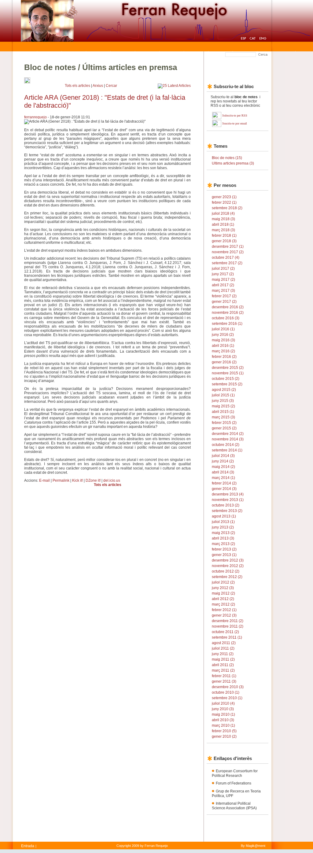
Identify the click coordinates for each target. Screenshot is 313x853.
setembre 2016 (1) (227, 323)
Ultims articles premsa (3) (233, 163)
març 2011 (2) (223, 670)
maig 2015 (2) (223, 406)
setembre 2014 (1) (227, 450)
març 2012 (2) (223, 604)
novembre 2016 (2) (228, 312)
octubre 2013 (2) (225, 505)
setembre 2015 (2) (227, 384)
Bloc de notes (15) (227, 158)
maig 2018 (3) (223, 219)
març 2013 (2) (223, 544)
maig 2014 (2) (223, 467)
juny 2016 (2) (223, 334)
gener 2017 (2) (224, 301)
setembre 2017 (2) (227, 263)
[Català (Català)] (252, 39)
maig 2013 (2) (223, 533)
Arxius (98, 85)
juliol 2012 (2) (223, 582)
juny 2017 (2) (223, 274)
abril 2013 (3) (223, 538)
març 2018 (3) (223, 230)
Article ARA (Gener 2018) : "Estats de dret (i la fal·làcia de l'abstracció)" (104, 101)
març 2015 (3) (223, 417)
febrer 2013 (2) (224, 549)
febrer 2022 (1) (224, 202)
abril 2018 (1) (223, 224)
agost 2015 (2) (224, 390)
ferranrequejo (35, 117)
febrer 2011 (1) (224, 676)
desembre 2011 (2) (227, 621)
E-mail (44, 480)
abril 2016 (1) (223, 345)
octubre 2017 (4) (225, 257)
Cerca (262, 54)
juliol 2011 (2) (223, 648)
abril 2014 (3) (223, 472)
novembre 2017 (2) (228, 252)
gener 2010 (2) (224, 736)
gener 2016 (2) (224, 362)
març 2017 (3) (223, 290)
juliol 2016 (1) (223, 329)
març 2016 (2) (223, 351)
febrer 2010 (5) (224, 731)
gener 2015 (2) (224, 428)
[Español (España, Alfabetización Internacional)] (243, 39)
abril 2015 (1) (223, 412)
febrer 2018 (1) (224, 235)
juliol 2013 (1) (223, 522)
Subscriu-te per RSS (234, 115)
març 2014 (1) (223, 478)
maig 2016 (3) (223, 340)
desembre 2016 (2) (228, 307)
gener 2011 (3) (224, 681)
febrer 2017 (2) (224, 296)
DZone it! (93, 480)
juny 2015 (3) (223, 401)
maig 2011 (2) (223, 659)
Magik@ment (255, 845)
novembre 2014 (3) (228, 439)
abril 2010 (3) (223, 720)
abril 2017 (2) (223, 285)
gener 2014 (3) (224, 489)
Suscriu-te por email (234, 123)
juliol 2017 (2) (223, 268)
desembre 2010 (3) (228, 687)
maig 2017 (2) (223, 279)
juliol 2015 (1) (223, 395)
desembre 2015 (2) (228, 367)
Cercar (111, 85)
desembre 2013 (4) (228, 494)
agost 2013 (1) (224, 516)
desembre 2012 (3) (228, 560)
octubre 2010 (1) (225, 692)
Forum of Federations (233, 783)
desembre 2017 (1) (228, 246)
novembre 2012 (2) (228, 566)
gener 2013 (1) (224, 555)
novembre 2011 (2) (227, 626)
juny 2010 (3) (223, 709)
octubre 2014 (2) (225, 445)
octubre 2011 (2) (225, 632)
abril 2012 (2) (223, 599)
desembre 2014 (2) (228, 434)
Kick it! (77, 480)
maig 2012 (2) (223, 593)
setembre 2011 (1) (227, 637)
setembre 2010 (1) (227, 698)
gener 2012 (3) (224, 615)
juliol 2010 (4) (223, 703)
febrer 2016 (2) (224, 356)
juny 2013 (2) (223, 527)
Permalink (61, 480)
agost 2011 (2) (224, 643)
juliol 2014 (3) (223, 456)
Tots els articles (77, 85)
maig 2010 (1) (223, 714)
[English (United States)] (262, 39)
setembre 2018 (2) (227, 208)
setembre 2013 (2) (227, 511)
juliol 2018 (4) (223, 213)
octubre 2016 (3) (225, 318)
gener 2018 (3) (224, 241)
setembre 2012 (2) (227, 577)
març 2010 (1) (223, 725)
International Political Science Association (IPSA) (234, 805)
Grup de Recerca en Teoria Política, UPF (236, 793)
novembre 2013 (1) (228, 500)
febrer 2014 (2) (224, 483)
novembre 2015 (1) (228, 373)
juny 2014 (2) (223, 461)
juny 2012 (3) (223, 588)
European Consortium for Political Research (235, 773)
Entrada (27, 846)
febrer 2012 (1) (224, 610)
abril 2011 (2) (223, 665)
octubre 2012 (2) (225, 571)
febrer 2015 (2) (224, 423)
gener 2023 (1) (224, 197)
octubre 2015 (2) (225, 378)
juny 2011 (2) (223, 654)
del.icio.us (111, 480)
